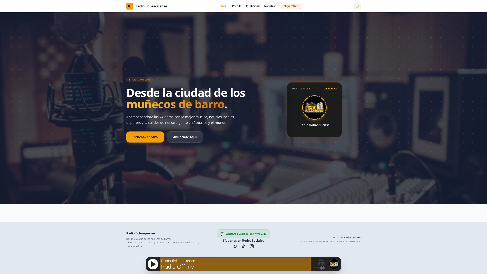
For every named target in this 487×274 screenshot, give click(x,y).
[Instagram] (251, 246)
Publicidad (253, 6)
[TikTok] (243, 246)
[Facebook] (235, 246)
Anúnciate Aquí (185, 137)
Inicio (224, 6)
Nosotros (270, 6)
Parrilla (236, 6)
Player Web (290, 6)
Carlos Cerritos (352, 237)
